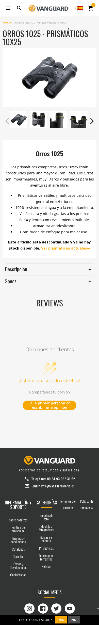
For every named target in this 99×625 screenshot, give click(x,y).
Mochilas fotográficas (46, 527)
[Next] (91, 121)
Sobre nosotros (18, 519)
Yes (61, 620)
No (73, 620)
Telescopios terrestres (46, 557)
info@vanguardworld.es (58, 485)
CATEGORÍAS (46, 502)
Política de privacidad (18, 528)
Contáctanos (18, 574)
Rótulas (46, 566)
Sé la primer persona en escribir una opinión (49, 405)
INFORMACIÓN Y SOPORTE (18, 504)
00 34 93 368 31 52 (61, 478)
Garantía (18, 556)
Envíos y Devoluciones (18, 565)
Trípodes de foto (46, 517)
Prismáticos (46, 548)
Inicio (7, 23)
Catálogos (18, 549)
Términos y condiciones (18, 539)
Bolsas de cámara (46, 538)
